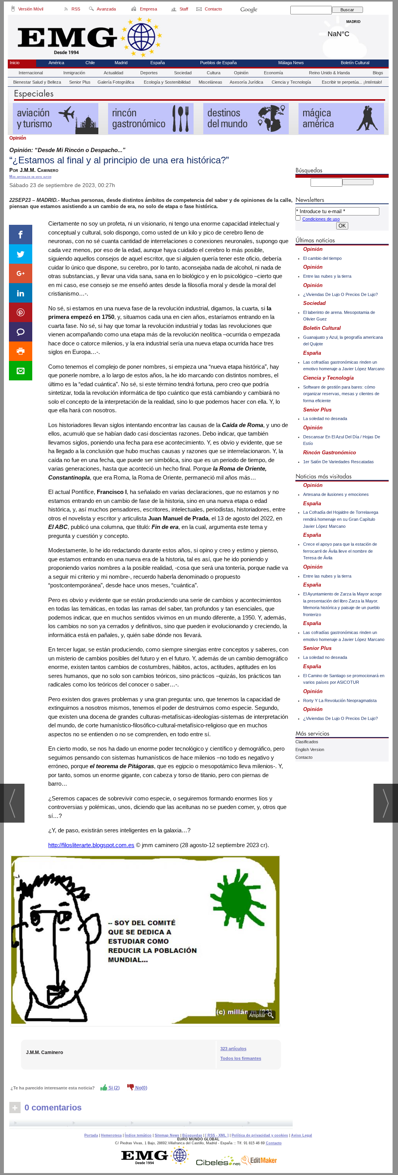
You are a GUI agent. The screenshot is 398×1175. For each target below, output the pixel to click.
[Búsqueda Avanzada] (91, 10)
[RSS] (66, 10)
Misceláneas (210, 82)
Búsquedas (192, 1135)
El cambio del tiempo (322, 258)
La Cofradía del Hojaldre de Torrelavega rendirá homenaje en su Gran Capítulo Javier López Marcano (340, 519)
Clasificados (306, 741)
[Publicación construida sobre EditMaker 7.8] (259, 1163)
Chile (90, 62)
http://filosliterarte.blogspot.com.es (91, 845)
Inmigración (74, 72)
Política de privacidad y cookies (260, 1135)
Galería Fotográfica (116, 82)
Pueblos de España (218, 62)
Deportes (149, 72)
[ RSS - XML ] (217, 1135)
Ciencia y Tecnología (291, 82)
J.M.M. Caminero (44, 1052)
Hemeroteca (111, 1135)
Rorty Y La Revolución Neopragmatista (340, 700)
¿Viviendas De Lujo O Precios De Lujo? (340, 294)
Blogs (378, 72)
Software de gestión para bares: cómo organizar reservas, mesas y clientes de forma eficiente (341, 394)
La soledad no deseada (325, 418)
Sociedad (183, 72)
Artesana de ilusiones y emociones (336, 494)
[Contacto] (199, 10)
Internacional (31, 72)
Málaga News (291, 62)
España (157, 62)
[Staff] (174, 10)
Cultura (213, 72)
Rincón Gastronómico (329, 452)
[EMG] (158, 1163)
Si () (113, 1088)
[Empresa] (134, 10)
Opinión (241, 72)
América (56, 62)
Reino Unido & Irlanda (329, 72)
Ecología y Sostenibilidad (167, 82)
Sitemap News (167, 1135)
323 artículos (233, 1048)
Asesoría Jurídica (246, 82)
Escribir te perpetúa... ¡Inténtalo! (352, 82)
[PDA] (13, 10)
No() (140, 1088)
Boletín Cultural (355, 62)
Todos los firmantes (240, 1058)
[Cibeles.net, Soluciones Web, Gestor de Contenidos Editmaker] (218, 1163)
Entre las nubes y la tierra (327, 276)
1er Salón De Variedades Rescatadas (338, 461)
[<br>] (151, 1124)
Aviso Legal (301, 1135)
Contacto (303, 757)
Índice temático (138, 1135)
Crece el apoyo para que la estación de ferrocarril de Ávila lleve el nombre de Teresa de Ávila (340, 551)
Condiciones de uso (321, 219)
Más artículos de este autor (30, 177)
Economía (273, 72)
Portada (91, 1135)
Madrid (353, 32)
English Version (309, 749)
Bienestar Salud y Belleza (37, 82)
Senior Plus (80, 82)
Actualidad (113, 72)
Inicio (14, 62)
